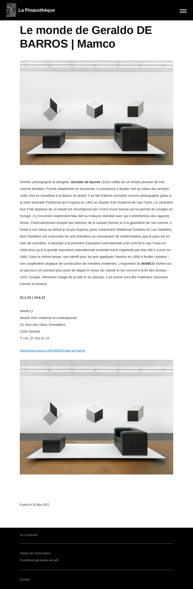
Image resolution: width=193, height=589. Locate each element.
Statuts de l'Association (35, 553)
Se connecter (29, 535)
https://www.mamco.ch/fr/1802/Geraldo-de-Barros (52, 350)
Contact (25, 579)
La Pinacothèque (36, 10)
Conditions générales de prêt (39, 560)
